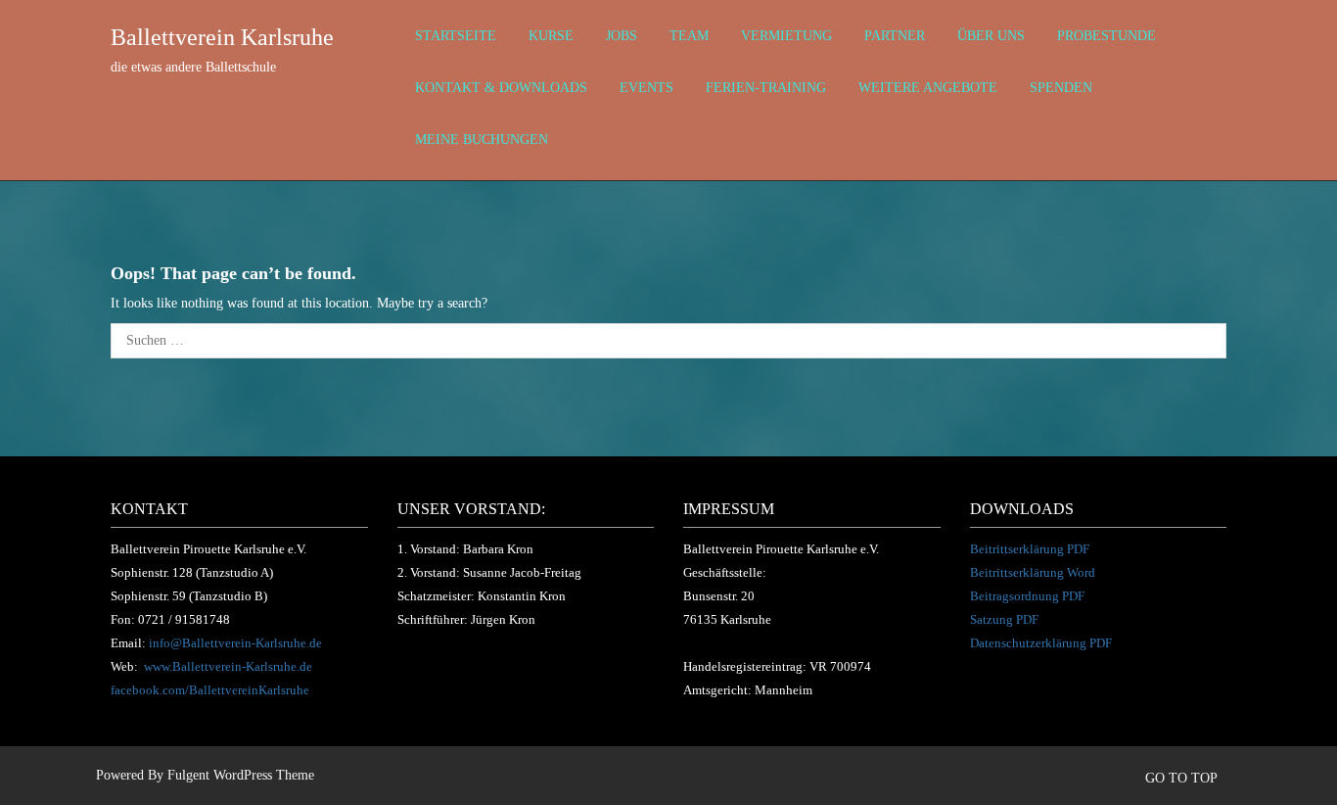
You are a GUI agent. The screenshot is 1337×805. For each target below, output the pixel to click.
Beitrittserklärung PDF (1029, 549)
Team (689, 35)
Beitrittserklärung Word (1032, 572)
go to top (1183, 778)
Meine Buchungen (481, 139)
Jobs (621, 35)
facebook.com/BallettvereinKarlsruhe (210, 690)
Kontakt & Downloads (501, 87)
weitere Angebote (927, 87)
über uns (991, 35)
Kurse (551, 35)
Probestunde (1106, 35)
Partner (894, 35)
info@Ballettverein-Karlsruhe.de (235, 643)
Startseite (455, 35)
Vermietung (786, 35)
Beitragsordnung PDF (1027, 596)
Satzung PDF (1004, 619)
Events (646, 87)
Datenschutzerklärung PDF (1041, 643)
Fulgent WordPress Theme (240, 775)
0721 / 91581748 (184, 619)
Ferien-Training (766, 87)
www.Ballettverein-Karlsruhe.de (228, 666)
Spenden (1061, 87)
